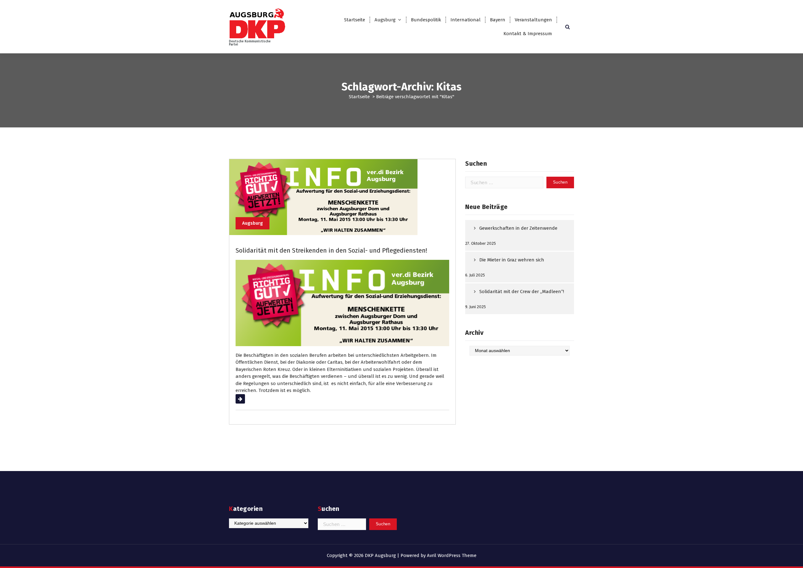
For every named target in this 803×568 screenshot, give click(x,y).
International (465, 20)
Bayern (497, 20)
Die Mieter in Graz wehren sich (511, 260)
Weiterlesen (248, 399)
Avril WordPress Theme (451, 555)
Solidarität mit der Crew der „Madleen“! (521, 291)
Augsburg (385, 20)
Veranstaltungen (533, 20)
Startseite (354, 20)
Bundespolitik (426, 20)
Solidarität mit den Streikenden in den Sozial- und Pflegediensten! (331, 250)
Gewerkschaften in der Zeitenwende (518, 228)
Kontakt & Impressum (527, 33)
